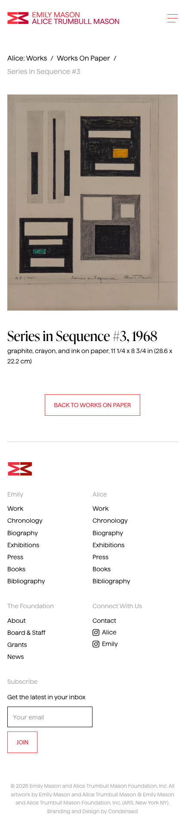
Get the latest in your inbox (46, 697)
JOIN (22, 742)
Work (15, 508)
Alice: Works (27, 58)
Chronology (25, 520)
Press (15, 557)
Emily (110, 643)
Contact (104, 620)
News (15, 656)
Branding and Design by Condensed (92, 811)
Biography (22, 533)
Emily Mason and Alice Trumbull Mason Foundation (63, 18)
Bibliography (26, 581)
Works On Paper (83, 58)
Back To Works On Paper (92, 405)
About (16, 620)
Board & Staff (26, 632)
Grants (17, 644)
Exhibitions (23, 545)
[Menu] (172, 18)
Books (16, 569)
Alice (109, 632)
